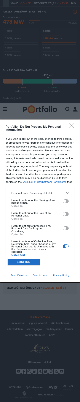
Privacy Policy (61, 275)
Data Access (40, 275)
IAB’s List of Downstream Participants (44, 181)
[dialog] (40, 201)
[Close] (72, 127)
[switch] (66, 201)
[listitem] (40, 193)
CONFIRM (24, 262)
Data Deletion (19, 275)
